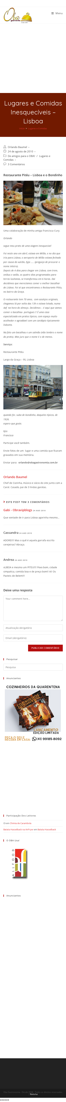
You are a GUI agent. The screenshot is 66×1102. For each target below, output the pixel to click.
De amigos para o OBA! (21, 156)
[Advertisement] (33, 58)
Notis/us (34, 1094)
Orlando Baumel (17, 147)
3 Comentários (16, 164)
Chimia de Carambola (20, 823)
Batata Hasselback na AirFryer (18, 829)
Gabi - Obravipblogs (17, 510)
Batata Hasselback (47, 829)
